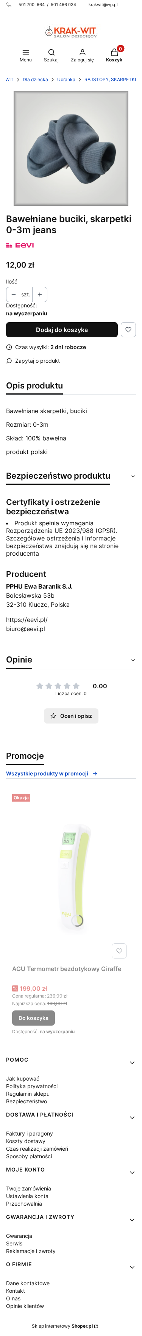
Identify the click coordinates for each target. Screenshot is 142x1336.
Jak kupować (22, 1078)
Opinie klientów (25, 1306)
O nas (13, 1298)
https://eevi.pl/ (27, 619)
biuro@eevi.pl (25, 629)
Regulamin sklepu (28, 1093)
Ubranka (66, 79)
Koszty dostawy (25, 1141)
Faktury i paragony (29, 1133)
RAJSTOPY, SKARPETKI (110, 79)
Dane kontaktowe (28, 1283)
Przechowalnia (24, 1203)
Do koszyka (33, 1018)
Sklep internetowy (62, 1326)
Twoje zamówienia (28, 1188)
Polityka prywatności (32, 1086)
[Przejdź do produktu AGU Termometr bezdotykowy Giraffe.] (71, 876)
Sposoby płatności (29, 1156)
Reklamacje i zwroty (31, 1251)
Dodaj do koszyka (62, 330)
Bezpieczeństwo (26, 1101)
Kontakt (15, 1290)
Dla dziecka (35, 79)
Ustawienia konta (27, 1196)
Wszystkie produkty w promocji (47, 773)
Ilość (11, 281)
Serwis (14, 1243)
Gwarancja (19, 1236)
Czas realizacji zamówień (37, 1148)
